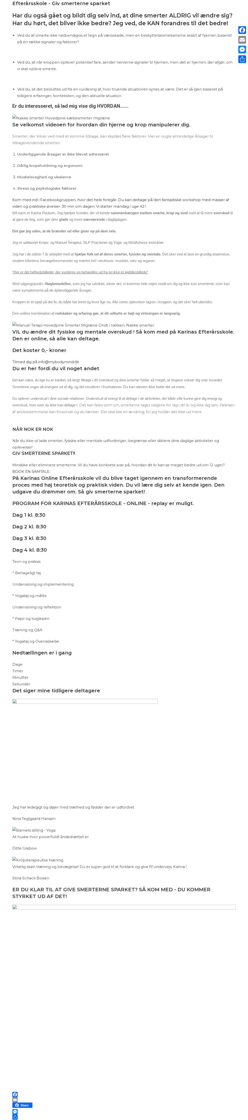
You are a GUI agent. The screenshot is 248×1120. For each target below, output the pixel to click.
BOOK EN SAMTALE (30, 471)
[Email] (124, 1100)
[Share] (124, 1117)
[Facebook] (124, 1094)
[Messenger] (124, 1111)
